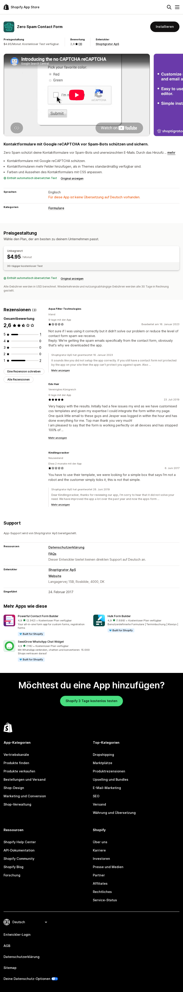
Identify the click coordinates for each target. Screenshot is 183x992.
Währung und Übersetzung (114, 813)
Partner (99, 875)
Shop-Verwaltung (17, 804)
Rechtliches (102, 892)
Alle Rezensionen (18, 379)
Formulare (56, 208)
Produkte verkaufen (19, 771)
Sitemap (10, 968)
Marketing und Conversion (25, 796)
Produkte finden (16, 763)
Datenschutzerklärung (66, 547)
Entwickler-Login (17, 935)
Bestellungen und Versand (25, 780)
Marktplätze (102, 763)
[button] (47, 626)
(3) (80, 44)
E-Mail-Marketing (107, 788)
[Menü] (177, 7)
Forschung (12, 875)
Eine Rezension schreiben (24, 371)
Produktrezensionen (109, 771)
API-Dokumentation (19, 850)
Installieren (165, 27)
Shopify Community (19, 859)
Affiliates (100, 884)
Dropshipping (103, 755)
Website (54, 576)
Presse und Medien (108, 867)
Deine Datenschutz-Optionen (27, 979)
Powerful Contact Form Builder (38, 616)
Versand (99, 804)
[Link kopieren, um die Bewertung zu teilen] (84, 309)
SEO (96, 796)
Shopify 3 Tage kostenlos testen (91, 701)
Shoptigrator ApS (107, 44)
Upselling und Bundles (110, 780)
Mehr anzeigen (60, 370)
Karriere (99, 850)
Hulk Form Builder (119, 616)
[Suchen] (169, 7)
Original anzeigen (72, 178)
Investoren (101, 859)
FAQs (52, 554)
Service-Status (105, 900)
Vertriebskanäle (16, 755)
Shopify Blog (13, 867)
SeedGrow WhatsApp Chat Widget (41, 641)
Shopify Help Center (20, 842)
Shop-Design (14, 788)
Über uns (100, 842)
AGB (7, 946)
